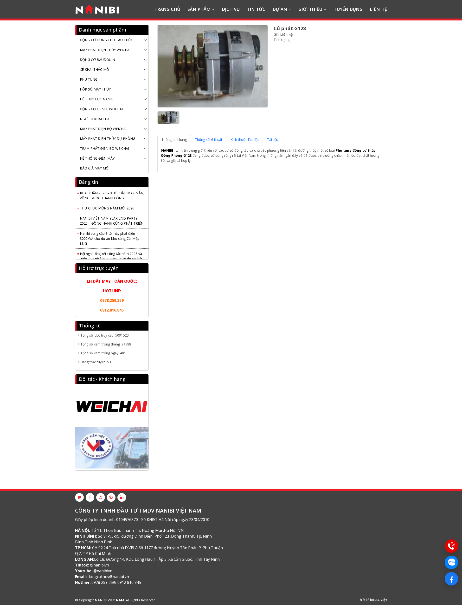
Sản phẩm (199, 9)
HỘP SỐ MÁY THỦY (95, 89)
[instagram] (100, 497)
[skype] (111, 497)
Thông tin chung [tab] (174, 139)
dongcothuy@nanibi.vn (108, 576)
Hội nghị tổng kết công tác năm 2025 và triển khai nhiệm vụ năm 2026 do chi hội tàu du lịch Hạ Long (111, 255)
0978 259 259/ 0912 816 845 (116, 582)
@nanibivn (99, 565)
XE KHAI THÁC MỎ (94, 69)
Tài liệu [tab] (272, 139)
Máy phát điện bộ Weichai (103, 128)
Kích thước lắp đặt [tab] (245, 139)
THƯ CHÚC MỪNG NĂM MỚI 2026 (107, 205)
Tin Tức (256, 9)
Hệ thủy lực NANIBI (97, 99)
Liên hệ (378, 9)
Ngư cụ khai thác (96, 119)
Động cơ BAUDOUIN (97, 59)
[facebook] (90, 497)
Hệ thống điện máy (97, 158)
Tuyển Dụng (348, 9)
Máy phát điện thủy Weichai (105, 49)
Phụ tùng (88, 79)
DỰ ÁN (280, 9)
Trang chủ (167, 9)
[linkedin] (121, 497)
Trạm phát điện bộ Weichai (104, 148)
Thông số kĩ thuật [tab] (208, 139)
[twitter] (79, 497)
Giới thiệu (310, 9)
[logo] (97, 9)
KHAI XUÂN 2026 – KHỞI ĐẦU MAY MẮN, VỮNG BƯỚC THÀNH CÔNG (112, 192)
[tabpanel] (270, 158)
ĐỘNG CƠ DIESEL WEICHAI (101, 109)
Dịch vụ (231, 9)
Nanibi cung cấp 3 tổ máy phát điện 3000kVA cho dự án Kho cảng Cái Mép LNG (109, 235)
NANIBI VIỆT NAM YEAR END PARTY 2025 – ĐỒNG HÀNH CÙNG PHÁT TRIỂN (111, 218)
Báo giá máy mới (94, 168)
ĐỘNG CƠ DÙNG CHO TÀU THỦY (106, 40)
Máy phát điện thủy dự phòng (107, 138)
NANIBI (167, 150)
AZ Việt (381, 600)
